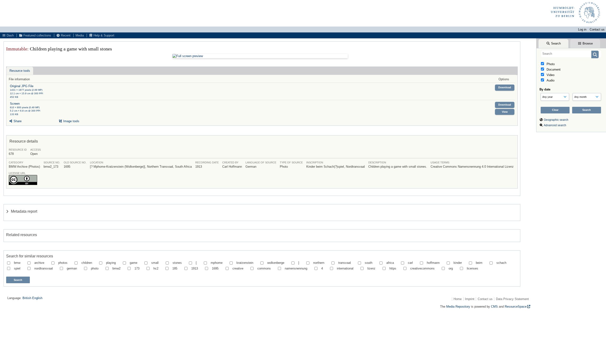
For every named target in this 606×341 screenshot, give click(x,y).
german (72, 268)
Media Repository (458, 306)
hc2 (155, 268)
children (86, 263)
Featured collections (36, 35)
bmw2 (116, 268)
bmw (17, 263)
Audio (550, 80)
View (505, 111)
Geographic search (556, 119)
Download (504, 87)
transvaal (344, 263)
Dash (10, 35)
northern (318, 263)
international (345, 268)
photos (62, 263)
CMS (494, 306)
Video (550, 75)
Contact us (597, 29)
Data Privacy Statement (512, 299)
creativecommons (422, 268)
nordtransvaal (43, 268)
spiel (17, 268)
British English (32, 298)
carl (410, 263)
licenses (472, 268)
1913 (194, 268)
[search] (571, 53)
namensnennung (296, 268)
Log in (582, 29)
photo (94, 268)
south (368, 263)
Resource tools (19, 70)
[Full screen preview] (260, 56)
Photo (550, 64)
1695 (215, 268)
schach (501, 263)
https (392, 268)
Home (458, 299)
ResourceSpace (515, 306)
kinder (458, 263)
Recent (65, 35)
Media (80, 35)
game (133, 263)
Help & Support (103, 35)
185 (174, 268)
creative (237, 268)
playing (111, 263)
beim (479, 263)
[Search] (595, 54)
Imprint (469, 299)
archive (39, 263)
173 (136, 268)
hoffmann (433, 263)
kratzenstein (244, 263)
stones (177, 263)
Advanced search (555, 125)
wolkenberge (275, 263)
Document (553, 69)
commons (264, 268)
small (155, 263)
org (451, 268)
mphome (217, 263)
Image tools (70, 121)
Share (17, 121)
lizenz (371, 268)
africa (390, 263)
